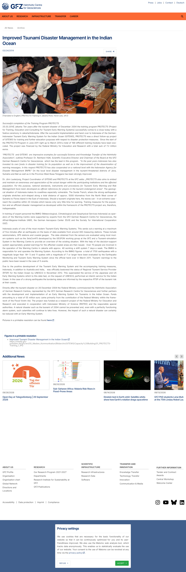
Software (85, 479)
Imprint (40, 502)
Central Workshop (165, 479)
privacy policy (75, 552)
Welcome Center (164, 483)
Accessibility (8, 502)
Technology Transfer (129, 476)
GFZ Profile (8, 472)
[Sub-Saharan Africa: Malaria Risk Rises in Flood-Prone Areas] (76, 371)
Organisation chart (11, 479)
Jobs (159, 3)
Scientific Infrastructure (90, 466)
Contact (169, 3)
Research (22, 16)
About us (7, 16)
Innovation (125, 479)
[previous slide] (177, 356)
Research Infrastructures (92, 472)
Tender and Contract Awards (166, 474)
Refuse (62, 563)
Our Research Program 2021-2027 (50, 472)
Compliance (53, 502)
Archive (21, 28)
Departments (40, 476)
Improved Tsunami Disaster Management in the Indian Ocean (38, 339)
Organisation (9, 476)
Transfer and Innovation (128, 466)
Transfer (60, 16)
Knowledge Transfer (129, 472)
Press (150, 3)
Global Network (10, 483)
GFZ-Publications (42, 487)
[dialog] (93, 546)
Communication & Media (131, 483)
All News (9, 28)
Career (74, 16)
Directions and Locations (9, 489)
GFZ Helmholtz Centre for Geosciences (22, 6)
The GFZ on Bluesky (173, 502)
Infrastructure (41, 16)
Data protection (25, 502)
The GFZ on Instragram (157, 502)
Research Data (88, 476)
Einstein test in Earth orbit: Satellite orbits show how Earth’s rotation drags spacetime (126, 398)
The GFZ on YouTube (165, 502)
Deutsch (180, 3)
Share (109, 51)
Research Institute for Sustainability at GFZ (51, 481)
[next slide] (181, 356)
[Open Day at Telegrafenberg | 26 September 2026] (26, 375)
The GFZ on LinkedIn (181, 502)
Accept (120, 563)
